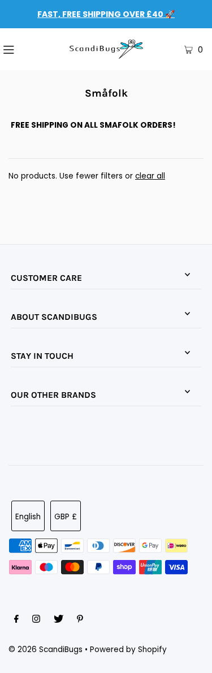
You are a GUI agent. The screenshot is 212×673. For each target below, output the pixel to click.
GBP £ (65, 516)
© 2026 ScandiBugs (45, 649)
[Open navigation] (23, 49)
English (28, 516)
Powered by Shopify (128, 649)
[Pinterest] (80, 620)
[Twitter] (58, 620)
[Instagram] (36, 620)
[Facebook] (16, 620)
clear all (150, 176)
